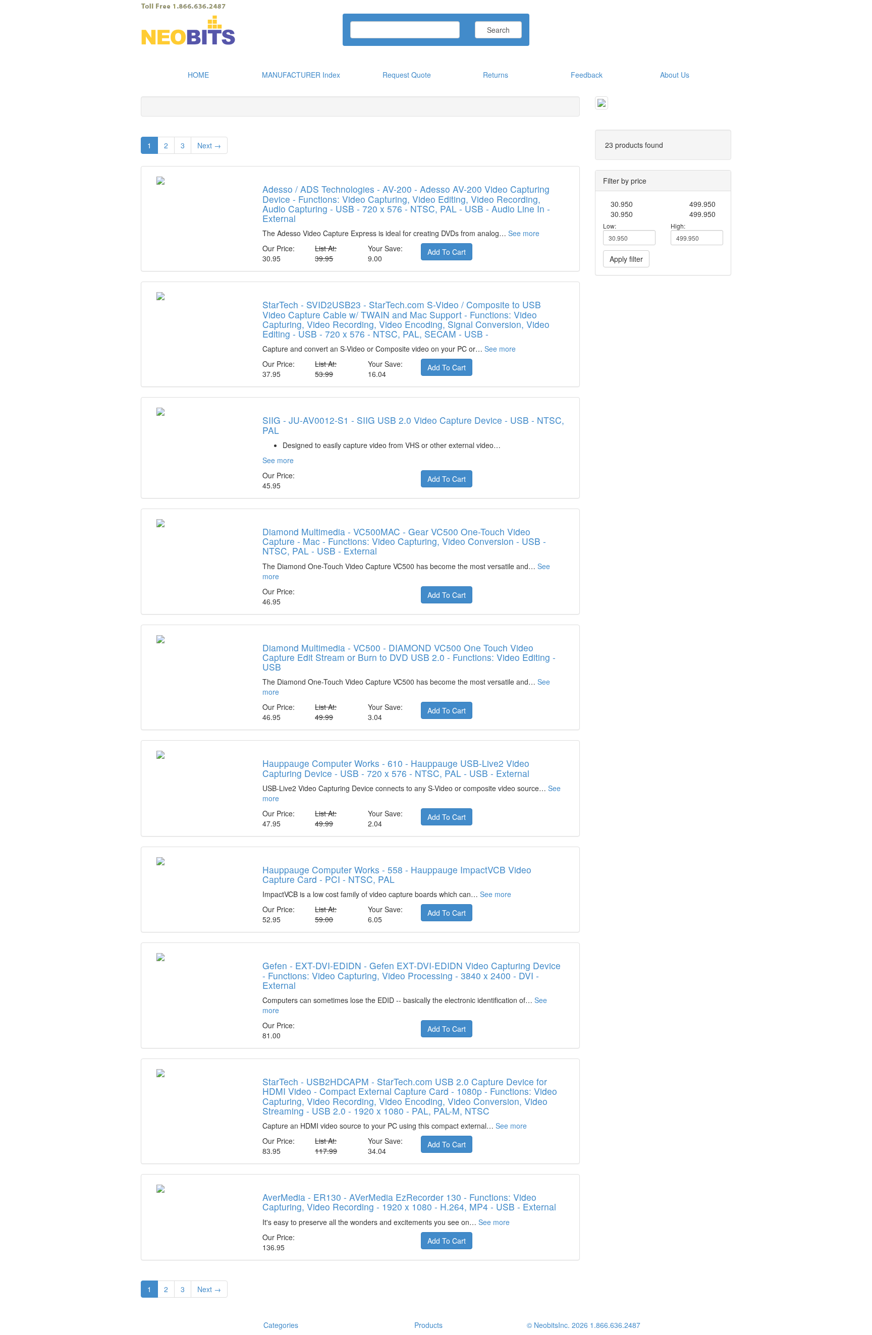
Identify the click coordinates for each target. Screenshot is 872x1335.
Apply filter (626, 259)
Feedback (587, 75)
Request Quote (407, 75)
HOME (198, 75)
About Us (674, 75)
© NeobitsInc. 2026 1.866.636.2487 (583, 1325)
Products (428, 1325)
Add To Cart (446, 252)
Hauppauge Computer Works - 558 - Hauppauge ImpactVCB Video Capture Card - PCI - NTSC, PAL (396, 874)
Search (498, 30)
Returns (495, 75)
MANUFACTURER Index (301, 75)
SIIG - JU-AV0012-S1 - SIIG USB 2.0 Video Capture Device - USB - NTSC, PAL (413, 425)
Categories (280, 1325)
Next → (209, 145)
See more (523, 233)
